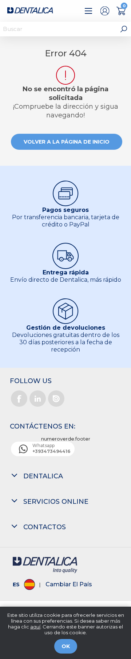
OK (65, 646)
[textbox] (58, 29)
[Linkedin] (37, 398)
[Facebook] (19, 398)
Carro (121, 11)
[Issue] (56, 398)
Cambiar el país (68, 584)
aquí (35, 627)
